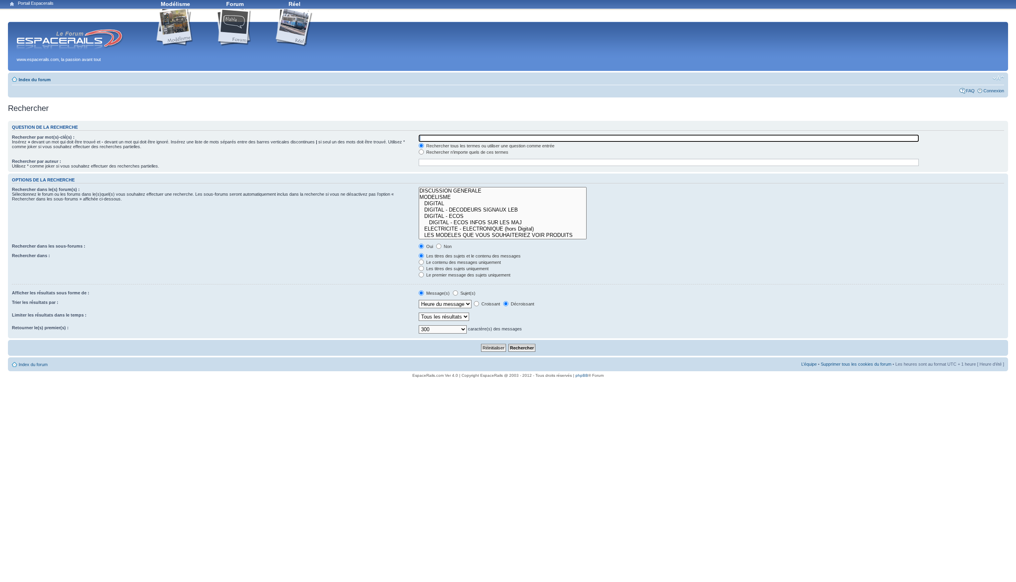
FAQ (970, 90)
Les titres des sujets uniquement (457, 268)
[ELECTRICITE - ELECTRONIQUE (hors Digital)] (502, 229)
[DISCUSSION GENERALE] (502, 191)
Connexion (993, 90)
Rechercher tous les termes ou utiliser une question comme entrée (489, 145)
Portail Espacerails (36, 3)
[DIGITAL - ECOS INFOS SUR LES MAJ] (502, 222)
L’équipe (809, 364)
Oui (429, 246)
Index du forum (35, 79)
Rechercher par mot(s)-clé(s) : (43, 137)
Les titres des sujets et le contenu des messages (473, 256)
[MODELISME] (502, 197)
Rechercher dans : (31, 255)
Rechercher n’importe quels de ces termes (466, 152)
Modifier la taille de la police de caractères (998, 78)
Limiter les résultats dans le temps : (49, 315)
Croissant (490, 303)
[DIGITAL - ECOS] (502, 216)
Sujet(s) (467, 293)
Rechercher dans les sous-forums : (48, 246)
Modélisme (175, 4)
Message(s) (438, 293)
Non (447, 246)
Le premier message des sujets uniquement (467, 275)
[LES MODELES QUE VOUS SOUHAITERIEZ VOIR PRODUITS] (502, 235)
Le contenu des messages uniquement (463, 262)
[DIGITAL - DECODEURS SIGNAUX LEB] (502, 210)
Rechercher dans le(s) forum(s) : (46, 189)
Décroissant (522, 303)
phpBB (581, 375)
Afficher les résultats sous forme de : (50, 292)
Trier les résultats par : (35, 302)
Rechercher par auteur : (36, 161)
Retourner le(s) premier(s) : (40, 327)
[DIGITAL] (502, 203)
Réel (294, 4)
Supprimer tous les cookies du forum (856, 364)
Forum (235, 4)
